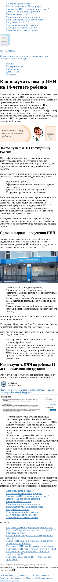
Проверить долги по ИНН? (20, 3)
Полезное (11, 74)
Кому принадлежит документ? (21, 27)
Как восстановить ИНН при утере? (24, 6)
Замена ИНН (12, 71)
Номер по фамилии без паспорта (22, 25)
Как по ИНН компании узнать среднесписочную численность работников (31, 542)
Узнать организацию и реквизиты (23, 17)
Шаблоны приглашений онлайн (22, 30)
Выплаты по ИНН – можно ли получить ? (27, 9)
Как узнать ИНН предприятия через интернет (29, 527)
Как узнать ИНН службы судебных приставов (29, 546)
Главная (10, 63)
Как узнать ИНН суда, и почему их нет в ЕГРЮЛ (31, 549)
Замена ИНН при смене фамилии (23, 11)
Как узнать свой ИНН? (17, 22)
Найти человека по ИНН (18, 14)
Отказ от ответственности (38, 575)
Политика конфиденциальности (13, 575)
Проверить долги (14, 66)
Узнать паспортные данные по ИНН (24, 19)
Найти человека (14, 69)
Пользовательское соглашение (12, 578)
